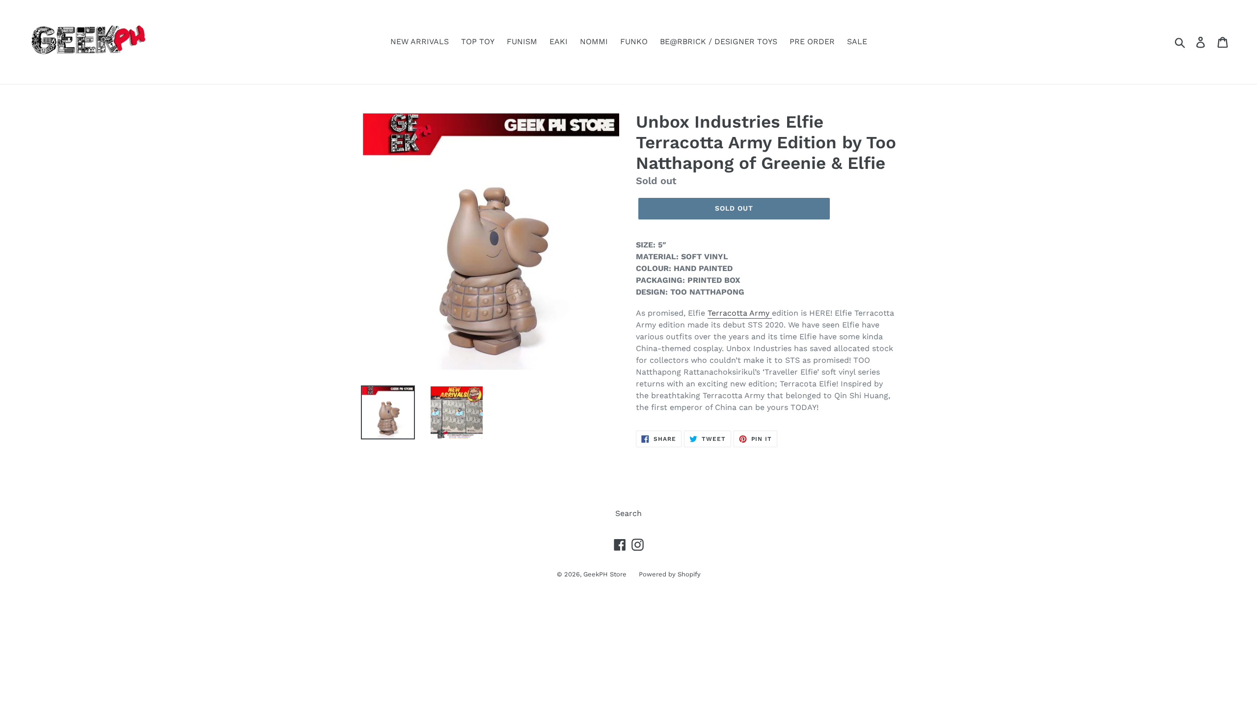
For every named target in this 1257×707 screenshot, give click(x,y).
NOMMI (594, 41)
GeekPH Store (605, 574)
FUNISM (522, 41)
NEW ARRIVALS (419, 41)
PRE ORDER (812, 41)
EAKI (558, 41)
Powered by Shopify (670, 574)
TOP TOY (477, 41)
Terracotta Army (740, 313)
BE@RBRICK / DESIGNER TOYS (718, 41)
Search (628, 513)
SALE (857, 41)
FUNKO (634, 41)
